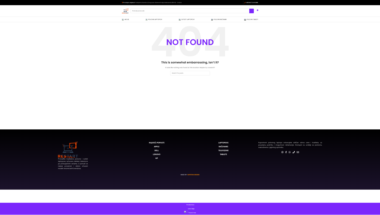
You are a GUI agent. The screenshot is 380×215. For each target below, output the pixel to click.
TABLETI (223, 154)
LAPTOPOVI (223, 142)
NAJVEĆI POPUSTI (156, 142)
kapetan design (193, 175)
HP (156, 158)
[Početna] (68, 149)
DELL (156, 150)
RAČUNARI (223, 146)
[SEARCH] (251, 11)
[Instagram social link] (241, 2)
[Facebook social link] (238, 2)
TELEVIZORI (223, 150)
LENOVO (156, 154)
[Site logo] (125, 11)
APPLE (156, 146)
